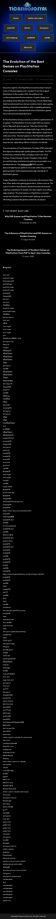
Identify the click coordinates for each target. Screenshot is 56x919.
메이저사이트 (8, 704)
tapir (5, 586)
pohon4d (6, 462)
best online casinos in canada (14, 761)
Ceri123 (5, 480)
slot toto (6, 302)
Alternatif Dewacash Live (13, 501)
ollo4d (5, 767)
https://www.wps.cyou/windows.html (17, 511)
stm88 (5, 653)
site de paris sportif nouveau (14, 610)
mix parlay (7, 764)
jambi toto (7, 825)
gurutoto (6, 465)
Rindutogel (7, 801)
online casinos (8, 849)
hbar (5, 598)
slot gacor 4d (8, 341)
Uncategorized (46, 79)
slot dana (6, 804)
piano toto (7, 822)
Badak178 (6, 471)
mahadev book (9, 752)
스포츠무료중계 (9, 674)
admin (9, 79)
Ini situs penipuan (9, 526)
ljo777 (5, 810)
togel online (7, 486)
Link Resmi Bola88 (10, 743)
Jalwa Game (8, 701)
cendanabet (8, 879)
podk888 (6, 429)
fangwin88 (7, 296)
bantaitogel (7, 284)
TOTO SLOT (7, 640)
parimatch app (8, 492)
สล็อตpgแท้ (7, 350)
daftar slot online (35, 18)
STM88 (5, 523)
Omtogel (6, 668)
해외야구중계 (8, 535)
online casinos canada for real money (17, 737)
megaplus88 (8, 695)
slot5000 (31, 38)
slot (4, 335)
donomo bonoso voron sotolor (15, 870)
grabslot (6, 852)
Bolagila (6, 843)
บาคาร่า (6, 665)
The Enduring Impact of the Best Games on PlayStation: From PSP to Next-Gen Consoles (28, 251)
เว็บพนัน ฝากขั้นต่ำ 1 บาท (12, 338)
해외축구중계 (8, 786)
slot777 (5, 689)
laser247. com (8, 746)
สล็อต (5, 323)
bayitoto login (8, 278)
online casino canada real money (16, 792)
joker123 (10, 28)
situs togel (7, 474)
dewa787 (6, 405)
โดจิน (5, 363)
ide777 (5, 592)
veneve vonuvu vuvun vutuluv (14, 861)
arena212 (6, 459)
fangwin (6, 647)
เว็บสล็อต (6, 305)
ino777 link (7, 710)
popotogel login (9, 311)
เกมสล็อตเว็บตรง (9, 423)
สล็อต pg (6, 396)
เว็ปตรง (5, 378)
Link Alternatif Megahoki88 (13, 722)
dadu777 (6, 390)
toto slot (6, 275)
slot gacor (44, 28)
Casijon (6, 347)
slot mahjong (11, 38)
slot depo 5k (7, 384)
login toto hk (8, 625)
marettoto (7, 607)
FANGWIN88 (8, 381)
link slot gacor (8, 317)
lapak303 (6, 719)
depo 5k (6, 344)
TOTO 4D (6, 656)
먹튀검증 (6, 867)
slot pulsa (6, 795)
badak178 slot (8, 520)
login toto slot (8, 680)
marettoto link (8, 619)
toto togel (7, 326)
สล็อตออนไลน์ (8, 435)
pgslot (5, 776)
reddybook (7, 749)
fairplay (6, 758)
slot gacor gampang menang (14, 631)
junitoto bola (8, 541)
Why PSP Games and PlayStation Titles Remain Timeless (28, 218)
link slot (6, 299)
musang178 (7, 408)
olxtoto (27, 28)
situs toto (6, 740)
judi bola (6, 450)
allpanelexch (8, 755)
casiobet (6, 834)
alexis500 (7, 707)
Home (15, 18)
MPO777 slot (8, 783)
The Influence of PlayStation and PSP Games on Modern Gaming (28, 234)
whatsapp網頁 (8, 517)
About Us (28, 47)
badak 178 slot (8, 438)
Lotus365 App (8, 770)
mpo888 (6, 813)
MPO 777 (6, 779)
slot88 (47, 38)
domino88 (7, 716)
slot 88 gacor (8, 650)
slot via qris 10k (9, 728)
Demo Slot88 (8, 807)
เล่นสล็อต (6, 399)
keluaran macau (9, 858)
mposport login (9, 644)
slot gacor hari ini (9, 798)
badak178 (6, 293)
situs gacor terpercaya (12, 876)
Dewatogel (7, 855)
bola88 (5, 840)
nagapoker (7, 635)
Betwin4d (6, 725)
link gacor (6, 692)
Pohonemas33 (8, 281)
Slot (4, 882)
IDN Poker (7, 713)
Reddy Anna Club (9, 789)
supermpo (7, 734)
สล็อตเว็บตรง (7, 353)
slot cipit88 (7, 622)
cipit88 (5, 369)
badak (5, 565)
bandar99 (7, 698)
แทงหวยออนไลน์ (9, 659)
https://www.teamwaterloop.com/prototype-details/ (23, 574)
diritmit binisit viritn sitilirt (12, 864)
